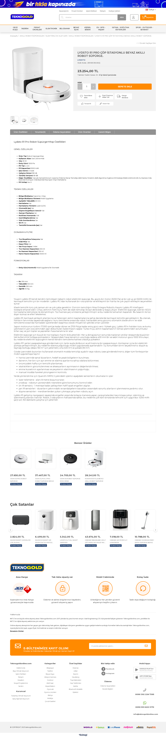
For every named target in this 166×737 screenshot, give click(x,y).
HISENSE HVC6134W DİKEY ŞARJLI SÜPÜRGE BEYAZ (144, 541)
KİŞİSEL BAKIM (87, 28)
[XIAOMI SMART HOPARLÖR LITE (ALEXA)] (20, 520)
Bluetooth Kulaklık (75, 689)
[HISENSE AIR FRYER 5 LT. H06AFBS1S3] (120, 520)
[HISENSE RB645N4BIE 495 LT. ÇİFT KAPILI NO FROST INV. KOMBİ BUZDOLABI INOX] (95, 520)
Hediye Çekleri (114, 11)
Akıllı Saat (50, 683)
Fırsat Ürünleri (77, 11)
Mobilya (50, 698)
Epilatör (75, 692)
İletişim (103, 11)
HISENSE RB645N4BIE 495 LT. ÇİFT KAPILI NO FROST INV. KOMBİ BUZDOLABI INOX (95, 541)
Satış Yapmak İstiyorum (20, 699)
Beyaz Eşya (50, 674)
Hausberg (75, 677)
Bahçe (50, 695)
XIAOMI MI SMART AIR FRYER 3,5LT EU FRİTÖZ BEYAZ (43, 541)
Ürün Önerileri (84, 132)
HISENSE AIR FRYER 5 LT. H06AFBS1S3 (119, 541)
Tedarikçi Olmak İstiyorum (21, 696)
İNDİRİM (25, 28)
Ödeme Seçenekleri (62, 132)
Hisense (76, 668)
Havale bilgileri (107, 689)
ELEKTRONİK (51, 28)
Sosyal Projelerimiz (21, 683)
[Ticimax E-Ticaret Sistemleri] (83, 735)
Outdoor (50, 680)
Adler (76, 671)
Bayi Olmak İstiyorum (21, 671)
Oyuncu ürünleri (50, 692)
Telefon (50, 671)
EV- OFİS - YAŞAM (101, 28)
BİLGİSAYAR (65, 28)
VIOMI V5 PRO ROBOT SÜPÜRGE (18, 480)
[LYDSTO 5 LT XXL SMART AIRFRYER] (70, 520)
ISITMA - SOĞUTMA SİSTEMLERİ (120, 28)
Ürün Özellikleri (20, 132)
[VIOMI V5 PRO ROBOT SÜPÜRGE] (20, 458)
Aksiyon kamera (50, 677)
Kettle (75, 686)
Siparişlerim (64, 11)
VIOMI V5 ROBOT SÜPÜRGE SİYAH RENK (70, 480)
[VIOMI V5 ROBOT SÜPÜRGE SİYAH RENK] (70, 458)
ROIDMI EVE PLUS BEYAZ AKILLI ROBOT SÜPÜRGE (94, 480)
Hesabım (21, 680)
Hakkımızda (21, 668)
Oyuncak (50, 689)
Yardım (20, 686)
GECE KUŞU (15, 28)
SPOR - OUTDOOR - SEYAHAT (144, 28)
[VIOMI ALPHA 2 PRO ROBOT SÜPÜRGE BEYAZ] (45, 458)
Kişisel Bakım (50, 686)
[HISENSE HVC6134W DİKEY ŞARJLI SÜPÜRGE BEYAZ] (145, 520)
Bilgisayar (50, 668)
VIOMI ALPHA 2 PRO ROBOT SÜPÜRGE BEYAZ (44, 480)
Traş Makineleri (75, 680)
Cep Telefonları (75, 683)
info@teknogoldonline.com (144, 714)
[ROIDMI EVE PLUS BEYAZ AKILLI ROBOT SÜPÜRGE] (95, 458)
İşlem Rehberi (91, 11)
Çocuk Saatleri (50, 701)
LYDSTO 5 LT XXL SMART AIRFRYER (69, 541)
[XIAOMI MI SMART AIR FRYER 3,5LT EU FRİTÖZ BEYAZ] (45, 520)
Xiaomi (75, 674)
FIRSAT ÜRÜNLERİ (37, 28)
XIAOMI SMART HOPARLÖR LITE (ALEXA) (20, 541)
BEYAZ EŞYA (76, 28)
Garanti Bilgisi (104, 132)
